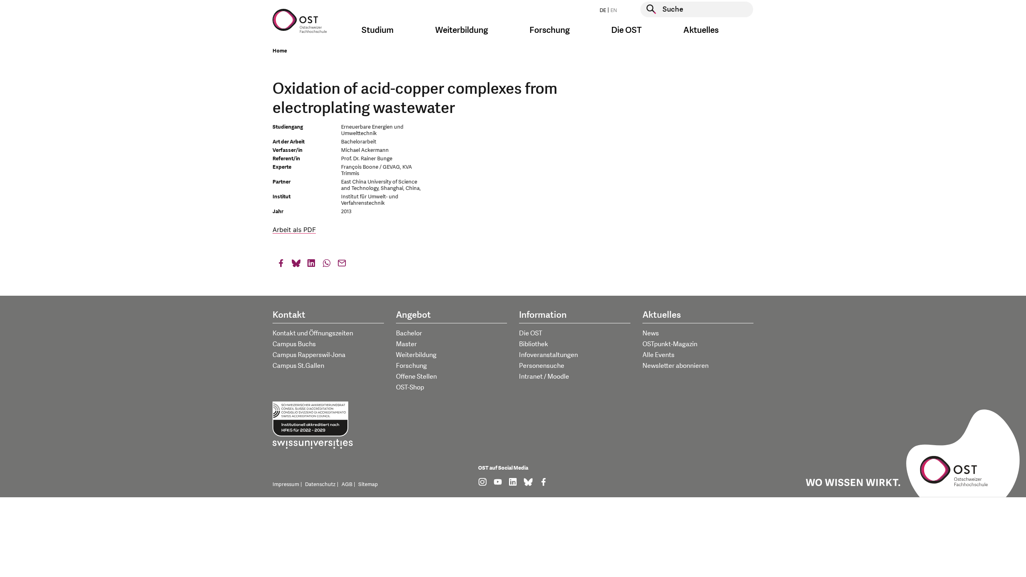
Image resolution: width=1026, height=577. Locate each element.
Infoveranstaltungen (548, 355)
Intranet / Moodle (544, 376)
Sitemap (368, 484)
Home (280, 50)
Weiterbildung (416, 355)
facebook (281, 265)
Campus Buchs (294, 344)
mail (341, 265)
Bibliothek (533, 344)
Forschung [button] (549, 30)
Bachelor (409, 333)
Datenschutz (320, 484)
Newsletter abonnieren (675, 365)
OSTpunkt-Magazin (669, 344)
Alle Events (658, 355)
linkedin (311, 265)
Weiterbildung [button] (461, 30)
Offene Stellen (416, 376)
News (650, 333)
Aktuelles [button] (701, 30)
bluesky (296, 265)
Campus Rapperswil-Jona (309, 355)
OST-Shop (410, 387)
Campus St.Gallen (298, 365)
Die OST (530, 333)
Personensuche (541, 365)
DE (603, 10)
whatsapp (326, 265)
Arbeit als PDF (294, 230)
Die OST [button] (626, 30)
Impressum (286, 484)
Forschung (411, 365)
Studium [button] (378, 30)
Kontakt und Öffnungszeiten (313, 333)
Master (406, 344)
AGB (346, 484)
